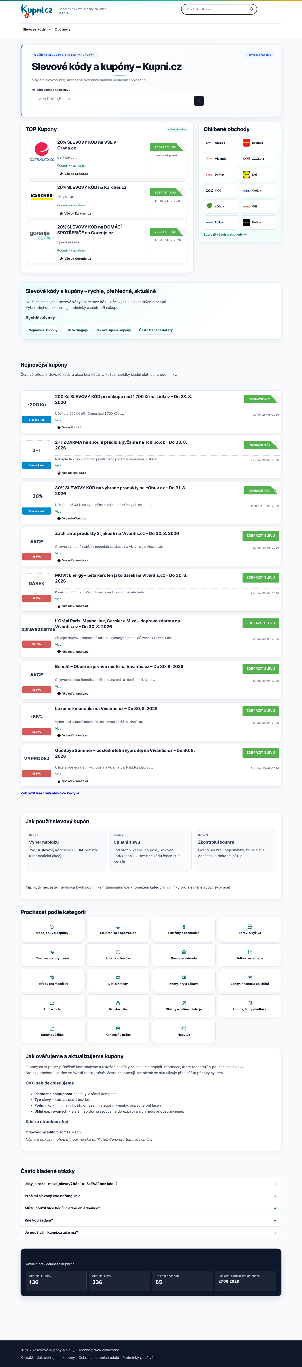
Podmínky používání (139, 1357)
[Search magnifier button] (252, 9)
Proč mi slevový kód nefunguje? (52, 1196)
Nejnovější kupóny (43, 330)
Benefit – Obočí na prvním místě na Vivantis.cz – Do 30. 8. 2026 (119, 666)
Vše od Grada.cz (76, 174)
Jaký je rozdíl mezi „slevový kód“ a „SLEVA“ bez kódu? (71, 1183)
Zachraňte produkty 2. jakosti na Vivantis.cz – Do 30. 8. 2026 (117, 533)
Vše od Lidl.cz (72, 427)
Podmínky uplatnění (71, 165)
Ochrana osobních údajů (98, 1357)
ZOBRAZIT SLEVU (261, 535)
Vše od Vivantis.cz (75, 560)
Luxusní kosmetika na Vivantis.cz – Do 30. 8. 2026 (106, 708)
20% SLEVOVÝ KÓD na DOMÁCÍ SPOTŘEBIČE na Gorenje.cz (89, 229)
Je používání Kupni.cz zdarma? (51, 1232)
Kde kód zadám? (39, 1220)
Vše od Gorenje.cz (77, 258)
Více (58, 420)
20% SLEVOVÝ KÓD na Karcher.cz (91, 187)
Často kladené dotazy (156, 330)
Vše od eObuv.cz (74, 518)
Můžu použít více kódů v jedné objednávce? (62, 1208)
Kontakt (27, 1357)
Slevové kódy (34, 29)
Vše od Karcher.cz (77, 213)
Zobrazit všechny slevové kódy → (50, 793)
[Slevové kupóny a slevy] (39, 11)
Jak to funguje (77, 330)
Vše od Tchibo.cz (74, 472)
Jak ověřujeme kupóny (113, 330)
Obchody (62, 29)
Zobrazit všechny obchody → (225, 234)
